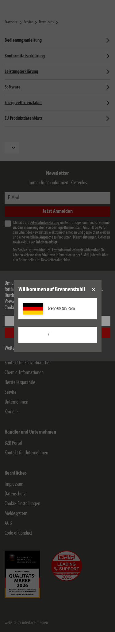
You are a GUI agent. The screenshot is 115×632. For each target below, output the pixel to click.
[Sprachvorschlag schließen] (93, 289)
